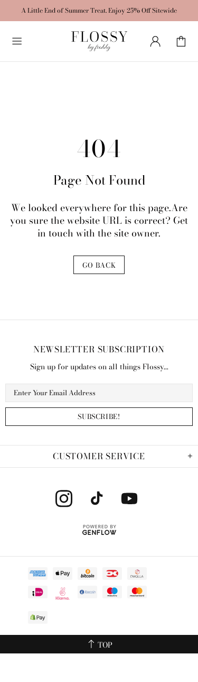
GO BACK (99, 265)
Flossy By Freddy (99, 41)
